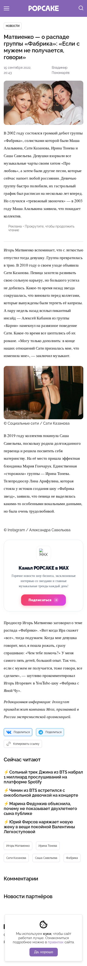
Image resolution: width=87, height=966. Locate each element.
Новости (12, 26)
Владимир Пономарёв (60, 70)
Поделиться (22, 732)
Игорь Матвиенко (18, 845)
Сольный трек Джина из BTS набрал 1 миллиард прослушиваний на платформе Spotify (43, 777)
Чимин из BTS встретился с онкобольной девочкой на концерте (41, 793)
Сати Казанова (16, 858)
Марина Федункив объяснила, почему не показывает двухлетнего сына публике (40, 808)
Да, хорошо (43, 952)
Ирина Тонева (48, 845)
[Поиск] (81, 8)
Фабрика (72, 858)
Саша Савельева (46, 858)
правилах (56, 942)
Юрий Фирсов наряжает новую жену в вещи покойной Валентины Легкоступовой (39, 826)
